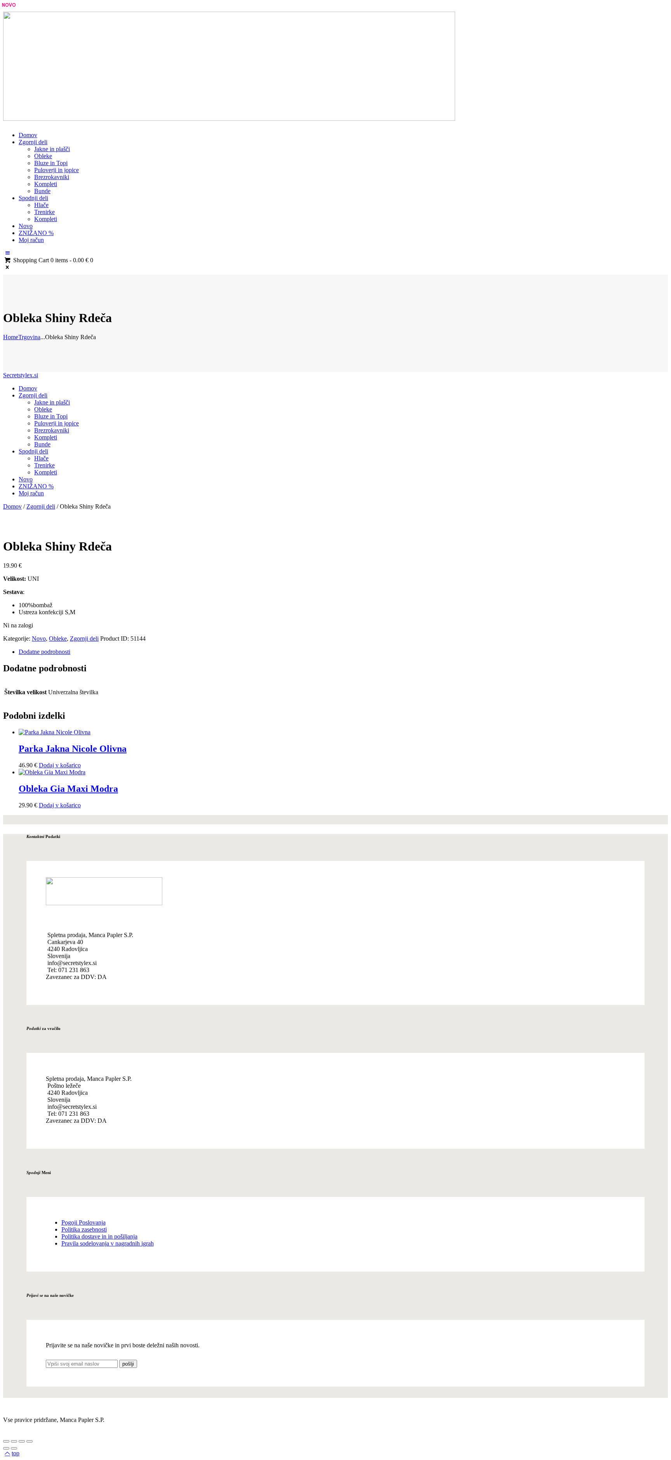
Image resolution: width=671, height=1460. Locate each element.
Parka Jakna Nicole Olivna (73, 749)
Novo (39, 638)
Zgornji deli (40, 506)
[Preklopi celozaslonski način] (14, 1441)
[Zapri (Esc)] (29, 1441)
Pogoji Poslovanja (83, 1222)
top (15, 1453)
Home (10, 337)
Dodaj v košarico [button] (60, 765)
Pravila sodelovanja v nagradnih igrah (107, 1243)
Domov (12, 506)
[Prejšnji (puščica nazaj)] (6, 1448)
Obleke (58, 638)
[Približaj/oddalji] (6, 1441)
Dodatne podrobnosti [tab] (44, 651)
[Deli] (22, 1441)
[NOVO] (54, 732)
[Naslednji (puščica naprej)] (14, 1448)
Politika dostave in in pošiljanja (99, 1236)
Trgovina (29, 337)
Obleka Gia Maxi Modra (68, 789)
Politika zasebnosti (84, 1229)
